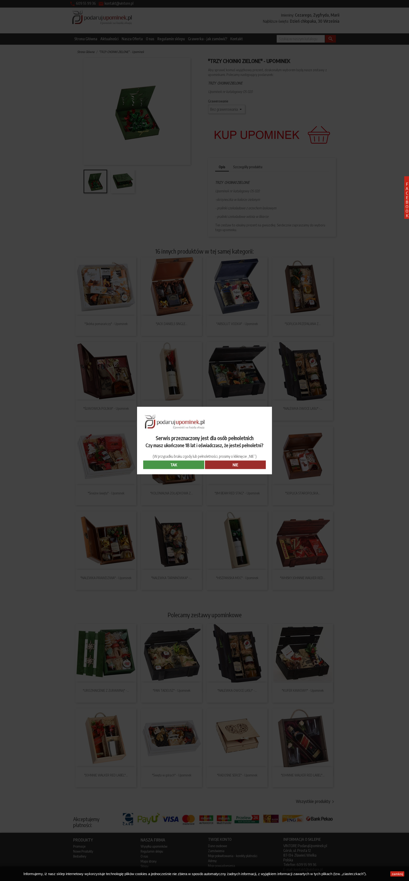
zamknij (397, 874)
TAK (173, 464)
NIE (235, 464)
